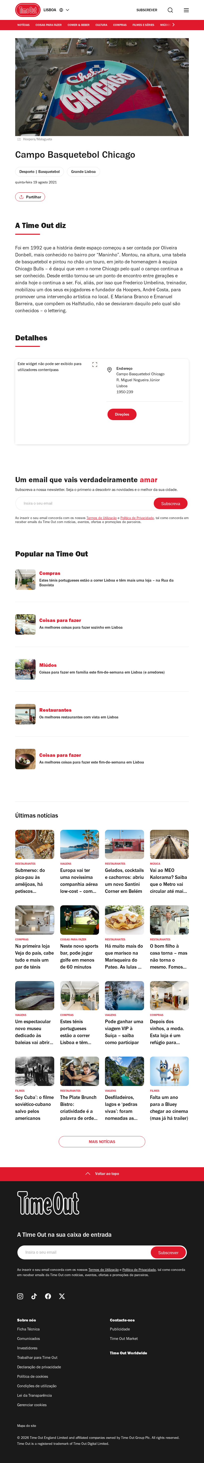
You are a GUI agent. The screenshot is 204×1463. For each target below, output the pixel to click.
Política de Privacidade (137, 518)
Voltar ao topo (107, 1174)
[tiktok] (34, 1296)
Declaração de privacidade (39, 1368)
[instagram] (20, 1296)
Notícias (23, 25)
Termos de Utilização (102, 518)
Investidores (27, 1349)
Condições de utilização (36, 1386)
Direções (122, 415)
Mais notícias (102, 1142)
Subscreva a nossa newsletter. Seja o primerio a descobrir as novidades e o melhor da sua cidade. (96, 490)
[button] (95, 364)
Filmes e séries (143, 25)
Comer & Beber (79, 25)
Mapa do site (26, 1426)
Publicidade (120, 1330)
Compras (120, 25)
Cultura (101, 25)
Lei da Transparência (34, 1396)
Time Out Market (124, 1339)
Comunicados (28, 1339)
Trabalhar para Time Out (37, 1358)
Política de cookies (32, 1377)
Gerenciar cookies (32, 1405)
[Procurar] (170, 10)
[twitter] (62, 1296)
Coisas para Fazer (49, 25)
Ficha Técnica (28, 1330)
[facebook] (48, 1296)
